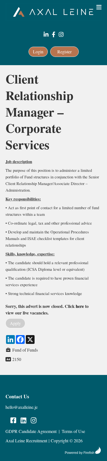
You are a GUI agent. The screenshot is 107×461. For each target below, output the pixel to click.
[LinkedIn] (46, 35)
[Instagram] (61, 35)
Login (38, 51)
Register (64, 51)
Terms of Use (73, 431)
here (80, 306)
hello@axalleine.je (21, 407)
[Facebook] (54, 35)
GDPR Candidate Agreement (31, 431)
